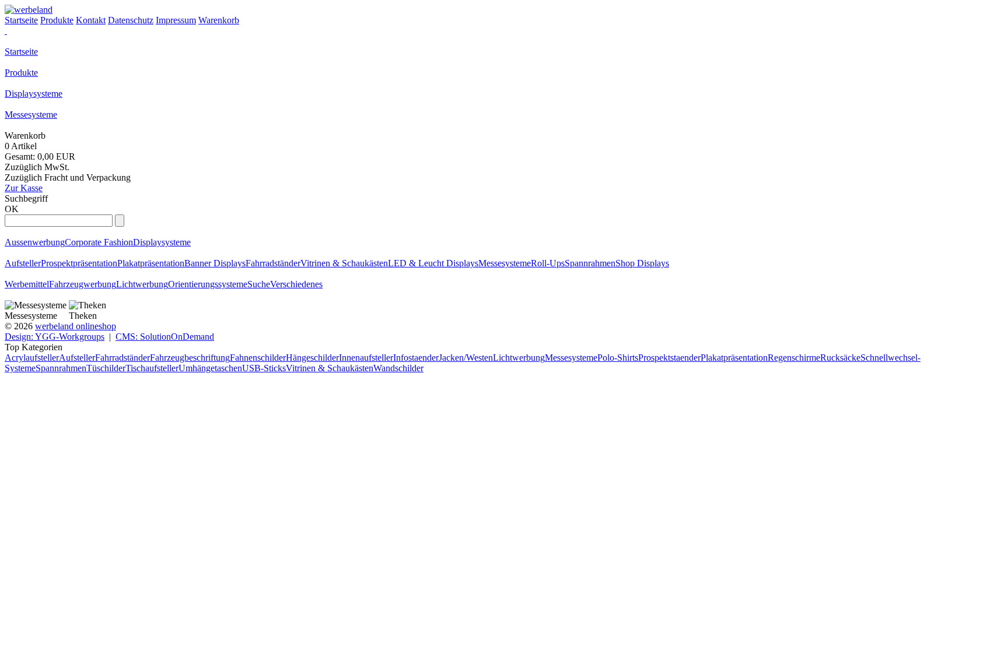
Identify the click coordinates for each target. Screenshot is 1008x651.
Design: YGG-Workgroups (54, 337)
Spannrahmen (590, 263)
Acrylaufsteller (32, 358)
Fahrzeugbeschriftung (190, 358)
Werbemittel (27, 284)
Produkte (21, 73)
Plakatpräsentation (150, 263)
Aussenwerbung (35, 242)
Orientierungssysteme (207, 284)
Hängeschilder (312, 358)
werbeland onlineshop (75, 326)
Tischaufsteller (151, 368)
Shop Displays (642, 263)
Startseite (21, 52)
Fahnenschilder (258, 358)
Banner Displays (215, 263)
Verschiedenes (296, 284)
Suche (258, 284)
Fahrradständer (273, 263)
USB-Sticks (264, 368)
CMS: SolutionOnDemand (165, 337)
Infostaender (416, 358)
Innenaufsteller (366, 358)
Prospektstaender (669, 358)
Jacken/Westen (466, 358)
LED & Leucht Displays (433, 263)
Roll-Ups (548, 263)
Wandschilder (398, 368)
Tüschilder (105, 368)
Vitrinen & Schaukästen (344, 263)
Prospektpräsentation (79, 263)
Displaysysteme (33, 93)
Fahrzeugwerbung (82, 284)
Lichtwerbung (142, 284)
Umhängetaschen (210, 368)
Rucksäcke (840, 358)
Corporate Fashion (99, 242)
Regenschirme (794, 358)
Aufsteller (23, 263)
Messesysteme (31, 114)
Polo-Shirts (617, 358)
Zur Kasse (24, 188)
